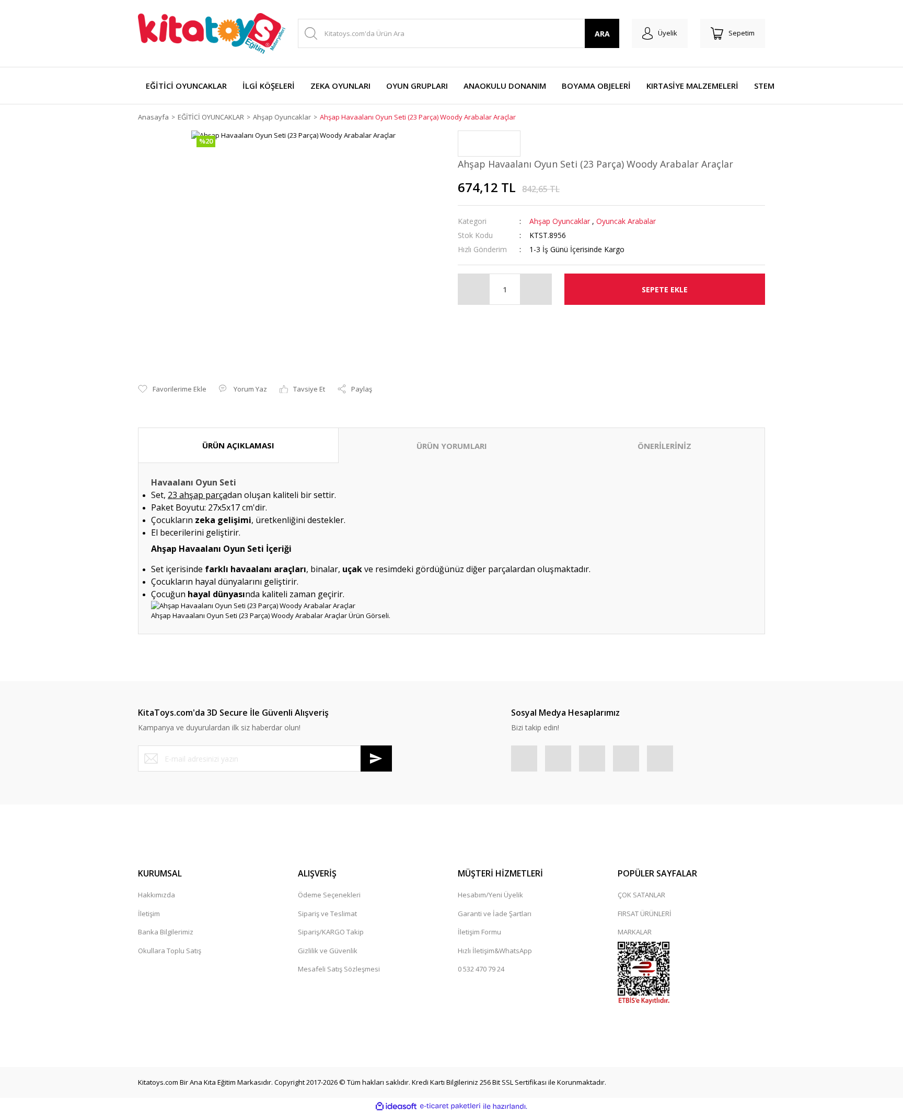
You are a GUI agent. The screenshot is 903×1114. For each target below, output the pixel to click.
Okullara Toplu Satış (169, 950)
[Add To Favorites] (172, 389)
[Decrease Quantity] (474, 289)
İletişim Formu (479, 932)
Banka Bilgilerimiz (165, 932)
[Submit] (376, 758)
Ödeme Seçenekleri (329, 894)
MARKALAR (635, 932)
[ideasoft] (396, 1106)
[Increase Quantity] (535, 289)
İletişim (149, 913)
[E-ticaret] (450, 1106)
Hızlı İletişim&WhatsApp (495, 950)
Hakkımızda (156, 894)
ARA (602, 34)
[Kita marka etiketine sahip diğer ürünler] (489, 144)
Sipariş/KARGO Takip (331, 932)
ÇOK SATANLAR (641, 894)
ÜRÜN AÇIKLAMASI (238, 445)
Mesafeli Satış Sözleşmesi (339, 969)
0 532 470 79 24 (481, 969)
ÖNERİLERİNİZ (664, 446)
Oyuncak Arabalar (626, 221)
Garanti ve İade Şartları (494, 913)
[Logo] (211, 33)
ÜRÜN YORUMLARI (451, 446)
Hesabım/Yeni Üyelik (490, 894)
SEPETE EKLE (665, 289)
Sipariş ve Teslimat (327, 913)
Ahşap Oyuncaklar (559, 221)
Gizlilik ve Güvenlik (327, 950)
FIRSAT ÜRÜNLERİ (645, 913)
